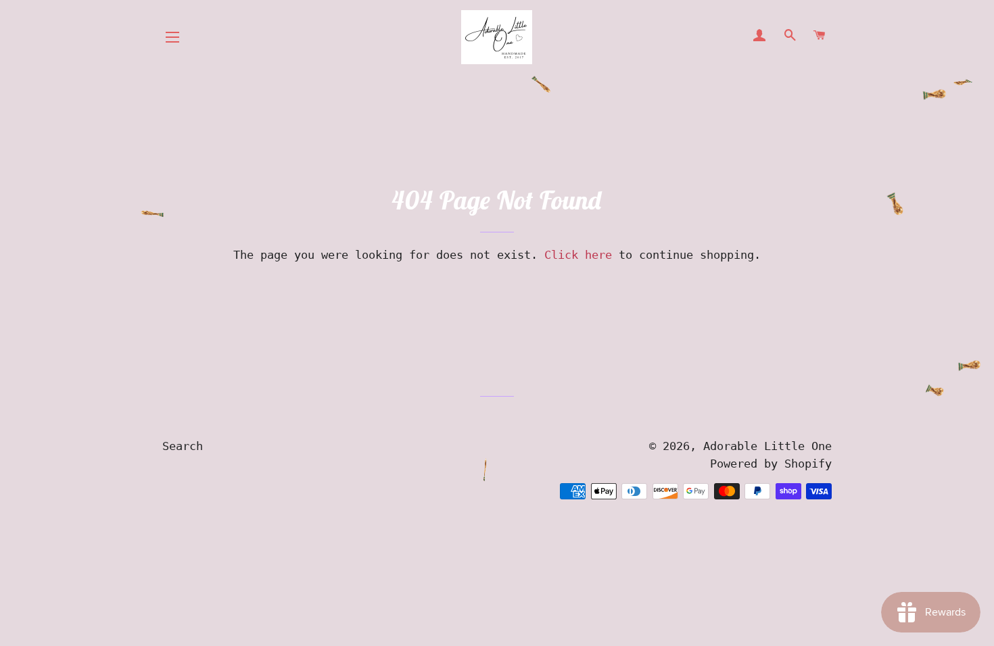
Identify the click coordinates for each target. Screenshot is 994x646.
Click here (578, 255)
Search (182, 446)
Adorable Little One (767, 446)
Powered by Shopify (771, 463)
